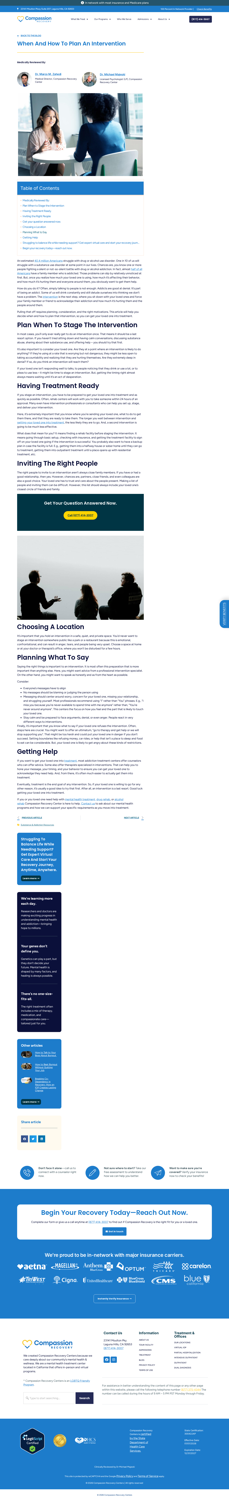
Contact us (88, 803)
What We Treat (78, 19)
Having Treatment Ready (37, 211)
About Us (162, 19)
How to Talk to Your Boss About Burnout (46, 1054)
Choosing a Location (34, 227)
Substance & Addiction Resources (37, 825)
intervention (50, 296)
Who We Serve (124, 19)
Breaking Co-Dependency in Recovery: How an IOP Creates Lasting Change (45, 1084)
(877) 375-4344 (191, 1389)
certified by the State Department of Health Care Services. (140, 1442)
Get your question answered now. (42, 221)
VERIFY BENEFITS (224, 614)
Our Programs (101, 19)
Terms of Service (148, 1476)
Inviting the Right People (37, 216)
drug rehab (103, 799)
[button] (24, 1138)
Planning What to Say (35, 232)
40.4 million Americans (48, 260)
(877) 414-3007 (98, 1222)
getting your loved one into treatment (40, 422)
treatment (70, 760)
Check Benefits (204, 9)
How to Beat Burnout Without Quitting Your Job (46, 1067)
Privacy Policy (124, 1476)
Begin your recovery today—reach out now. (47, 248)
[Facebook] (107, 1360)
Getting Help (30, 237)
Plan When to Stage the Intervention (43, 205)
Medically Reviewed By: (36, 200)
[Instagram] (114, 1360)
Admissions (143, 19)
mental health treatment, (80, 799)
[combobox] (48, 1398)
